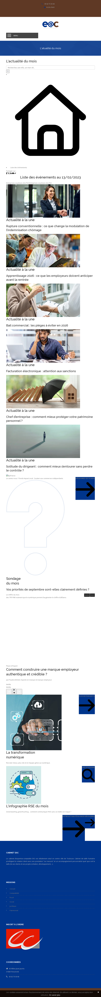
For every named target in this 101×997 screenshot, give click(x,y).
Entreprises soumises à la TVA (17, 183)
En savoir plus (54, 995)
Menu (16, 35)
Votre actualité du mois (73, 816)
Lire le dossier (88, 767)
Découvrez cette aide (85, 478)
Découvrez (89, 816)
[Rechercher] (7, 71)
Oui (92, 595)
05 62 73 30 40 (14, 977)
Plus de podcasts (86, 696)
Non (87, 595)
